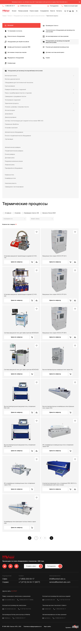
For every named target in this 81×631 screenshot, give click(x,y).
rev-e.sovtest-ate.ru (9, 599)
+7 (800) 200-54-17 (10, 5)
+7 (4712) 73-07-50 (64, 599)
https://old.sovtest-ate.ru (62, 2)
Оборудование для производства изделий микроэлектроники (29, 15)
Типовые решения (23, 11)
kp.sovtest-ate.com (49, 599)
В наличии (17, 213)
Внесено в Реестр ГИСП (49, 213)
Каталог (14, 11)
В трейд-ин (8, 213)
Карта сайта (47, 626)
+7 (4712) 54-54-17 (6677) (29, 582)
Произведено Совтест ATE (31, 213)
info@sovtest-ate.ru (25, 5)
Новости (52, 11)
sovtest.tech (47, 609)
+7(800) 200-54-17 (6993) (26, 599)
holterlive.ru (7, 618)
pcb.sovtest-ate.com (10, 609)
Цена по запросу (16, 262)
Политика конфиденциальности (32, 626)
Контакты (59, 11)
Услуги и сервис (34, 11)
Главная (4, 15)
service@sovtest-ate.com (59, 582)
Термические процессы (52, 15)
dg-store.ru (47, 618)
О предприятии (44, 11)
